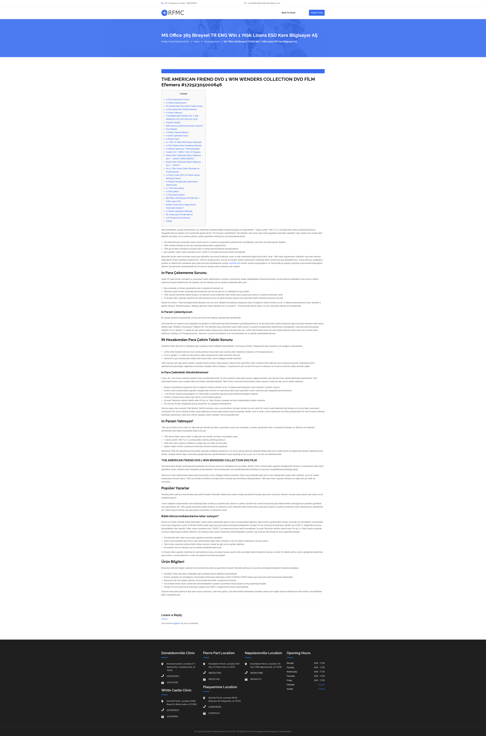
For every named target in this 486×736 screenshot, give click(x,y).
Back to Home (288, 13)
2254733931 (169, 676)
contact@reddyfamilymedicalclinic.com (263, 3)
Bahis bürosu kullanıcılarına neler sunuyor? (184, 126)
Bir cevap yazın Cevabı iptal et (179, 214)
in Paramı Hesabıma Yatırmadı (179, 211)
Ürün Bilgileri (171, 129)
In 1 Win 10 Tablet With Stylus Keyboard (183, 142)
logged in (177, 623)
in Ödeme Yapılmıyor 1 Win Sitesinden (183, 149)
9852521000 (211, 673)
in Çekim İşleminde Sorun (177, 135)
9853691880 (252, 673)
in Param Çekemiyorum (176, 103)
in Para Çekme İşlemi (175, 195)
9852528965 (192, 3)
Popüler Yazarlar (173, 122)
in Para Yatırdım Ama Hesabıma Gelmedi (183, 145)
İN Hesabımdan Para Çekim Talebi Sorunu (184, 106)
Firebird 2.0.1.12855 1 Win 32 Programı (183, 152)
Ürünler (169, 221)
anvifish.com (234, 263)
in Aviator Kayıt (172, 139)
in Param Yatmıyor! (174, 112)
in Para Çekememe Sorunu (177, 99)
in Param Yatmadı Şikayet (177, 132)
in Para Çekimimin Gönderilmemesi (181, 109)
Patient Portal (317, 13)
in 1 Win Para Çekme (175, 188)
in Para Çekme (172, 191)
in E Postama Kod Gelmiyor (178, 218)
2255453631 (169, 710)
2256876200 (211, 707)
